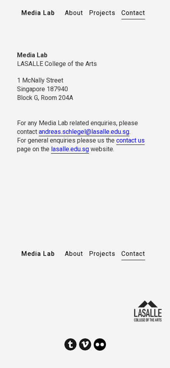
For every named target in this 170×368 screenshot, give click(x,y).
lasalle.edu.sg (70, 149)
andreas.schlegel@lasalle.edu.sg (84, 131)
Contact (133, 13)
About (74, 13)
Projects (102, 13)
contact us (130, 140)
